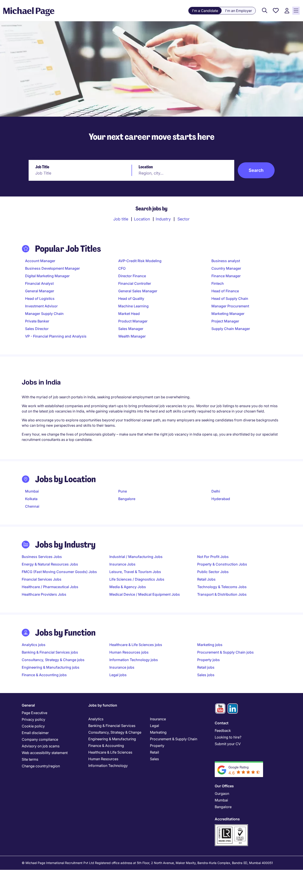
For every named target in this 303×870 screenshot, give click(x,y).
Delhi (215, 491)
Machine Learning (133, 306)
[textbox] (79, 173)
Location (146, 167)
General (28, 705)
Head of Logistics (40, 298)
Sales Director (37, 328)
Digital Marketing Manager (47, 276)
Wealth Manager (132, 336)
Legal (154, 725)
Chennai (32, 506)
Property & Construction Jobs (222, 564)
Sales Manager (130, 328)
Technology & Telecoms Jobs (222, 587)
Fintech (217, 283)
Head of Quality (131, 298)
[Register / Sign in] (286, 11)
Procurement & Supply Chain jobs (225, 652)
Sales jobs (205, 675)
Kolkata (31, 499)
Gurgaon (222, 793)
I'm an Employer (238, 10)
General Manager (39, 291)
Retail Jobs (206, 579)
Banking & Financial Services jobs (50, 652)
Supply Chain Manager (230, 328)
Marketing (158, 732)
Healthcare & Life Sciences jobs (135, 644)
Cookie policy (33, 726)
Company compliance (40, 739)
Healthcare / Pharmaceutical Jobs (50, 587)
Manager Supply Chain (44, 313)
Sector (183, 219)
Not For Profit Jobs (213, 556)
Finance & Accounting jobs (44, 675)
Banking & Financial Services (111, 725)
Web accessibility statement (45, 752)
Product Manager (133, 321)
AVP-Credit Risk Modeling (139, 261)
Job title (120, 219)
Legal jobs (118, 675)
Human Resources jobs (129, 652)
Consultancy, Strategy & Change (114, 732)
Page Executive (34, 713)
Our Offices (224, 786)
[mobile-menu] (296, 11)
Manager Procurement (230, 306)
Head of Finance (225, 291)
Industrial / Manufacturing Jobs (136, 556)
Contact (221, 723)
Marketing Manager (227, 313)
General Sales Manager (137, 291)
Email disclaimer (35, 733)
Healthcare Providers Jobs (44, 594)
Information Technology (108, 765)
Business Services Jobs (42, 556)
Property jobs (208, 660)
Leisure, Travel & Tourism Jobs (135, 572)
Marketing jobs (209, 644)
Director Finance (132, 276)
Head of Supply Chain (229, 298)
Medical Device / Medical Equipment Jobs (144, 594)
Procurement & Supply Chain (173, 739)
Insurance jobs (121, 667)
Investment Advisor (41, 306)
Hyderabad (220, 499)
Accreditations (227, 819)
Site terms (30, 759)
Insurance (158, 719)
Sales (154, 759)
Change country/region (41, 766)
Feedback (223, 730)
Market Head (129, 313)
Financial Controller (134, 283)
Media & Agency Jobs (127, 587)
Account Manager (40, 261)
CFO (122, 268)
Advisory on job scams (40, 746)
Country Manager (226, 268)
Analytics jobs (33, 644)
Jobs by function (102, 705)
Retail (154, 752)
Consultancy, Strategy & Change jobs (53, 660)
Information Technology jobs (133, 660)
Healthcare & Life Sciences (110, 752)
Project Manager (225, 321)
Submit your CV (228, 744)
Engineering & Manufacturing (112, 739)
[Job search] (264, 10)
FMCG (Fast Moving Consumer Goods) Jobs (59, 572)
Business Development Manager (52, 268)
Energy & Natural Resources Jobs (50, 564)
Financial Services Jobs (41, 579)
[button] (256, 170)
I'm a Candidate (205, 10)
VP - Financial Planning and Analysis (56, 336)
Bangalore (126, 499)
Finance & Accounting (106, 745)
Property (157, 745)
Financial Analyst (39, 283)
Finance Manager (226, 276)
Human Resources (103, 759)
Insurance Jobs (122, 564)
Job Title (42, 167)
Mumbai (32, 491)
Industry (163, 219)
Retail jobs (205, 667)
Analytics (95, 719)
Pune (122, 491)
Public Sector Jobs (213, 572)
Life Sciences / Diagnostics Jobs (136, 579)
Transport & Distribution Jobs (222, 594)
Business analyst (225, 261)
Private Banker (37, 321)
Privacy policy (33, 719)
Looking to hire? (228, 737)
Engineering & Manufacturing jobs (50, 667)
